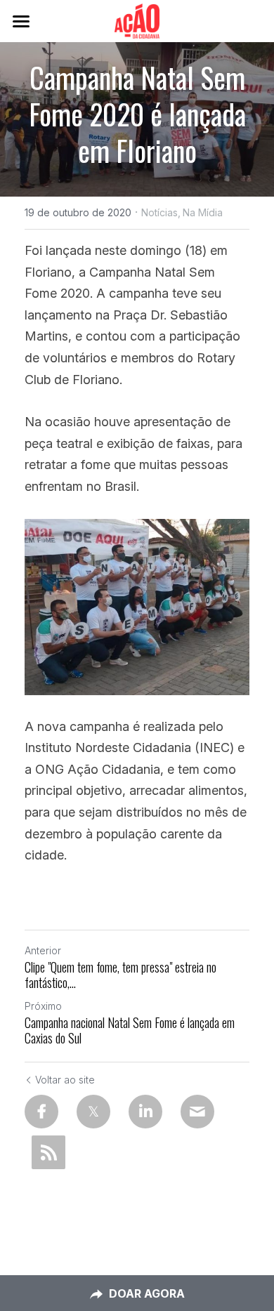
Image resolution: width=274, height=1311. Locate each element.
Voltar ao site (65, 1080)
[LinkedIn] (145, 1111)
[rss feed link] (48, 1152)
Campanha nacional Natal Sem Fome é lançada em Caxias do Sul (130, 1030)
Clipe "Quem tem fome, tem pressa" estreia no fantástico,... (120, 975)
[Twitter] (93, 1111)
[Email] (197, 1111)
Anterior (43, 950)
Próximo (43, 1006)
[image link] (137, 20)
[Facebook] (41, 1111)
